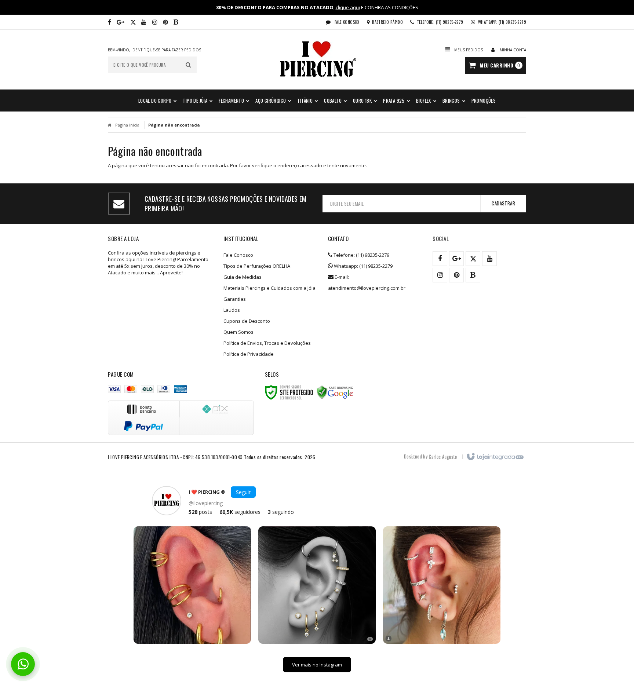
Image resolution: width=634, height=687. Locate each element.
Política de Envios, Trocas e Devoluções (267, 343)
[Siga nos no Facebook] (109, 22)
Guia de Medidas (242, 277)
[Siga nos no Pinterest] (165, 22)
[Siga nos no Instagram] (154, 22)
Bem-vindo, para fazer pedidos (154, 49)
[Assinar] (503, 203)
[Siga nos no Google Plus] (120, 22)
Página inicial (128, 125)
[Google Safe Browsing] (335, 392)
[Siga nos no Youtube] (143, 22)
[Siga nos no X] (133, 22)
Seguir (243, 492)
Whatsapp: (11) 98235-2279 (363, 266)
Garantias (234, 299)
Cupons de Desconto (246, 321)
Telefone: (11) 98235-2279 (360, 255)
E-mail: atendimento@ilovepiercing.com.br (366, 282)
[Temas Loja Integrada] (443, 456)
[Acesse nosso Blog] (176, 22)
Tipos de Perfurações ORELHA (256, 266)
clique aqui (348, 7)
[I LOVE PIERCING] (317, 59)
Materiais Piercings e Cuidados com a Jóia (269, 288)
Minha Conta (513, 49)
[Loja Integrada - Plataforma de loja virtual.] (494, 457)
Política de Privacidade (248, 354)
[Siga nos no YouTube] (489, 258)
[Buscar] (188, 64)
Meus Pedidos (468, 49)
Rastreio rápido (387, 22)
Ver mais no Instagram (317, 664)
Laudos (231, 310)
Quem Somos (238, 332)
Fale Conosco (347, 22)
